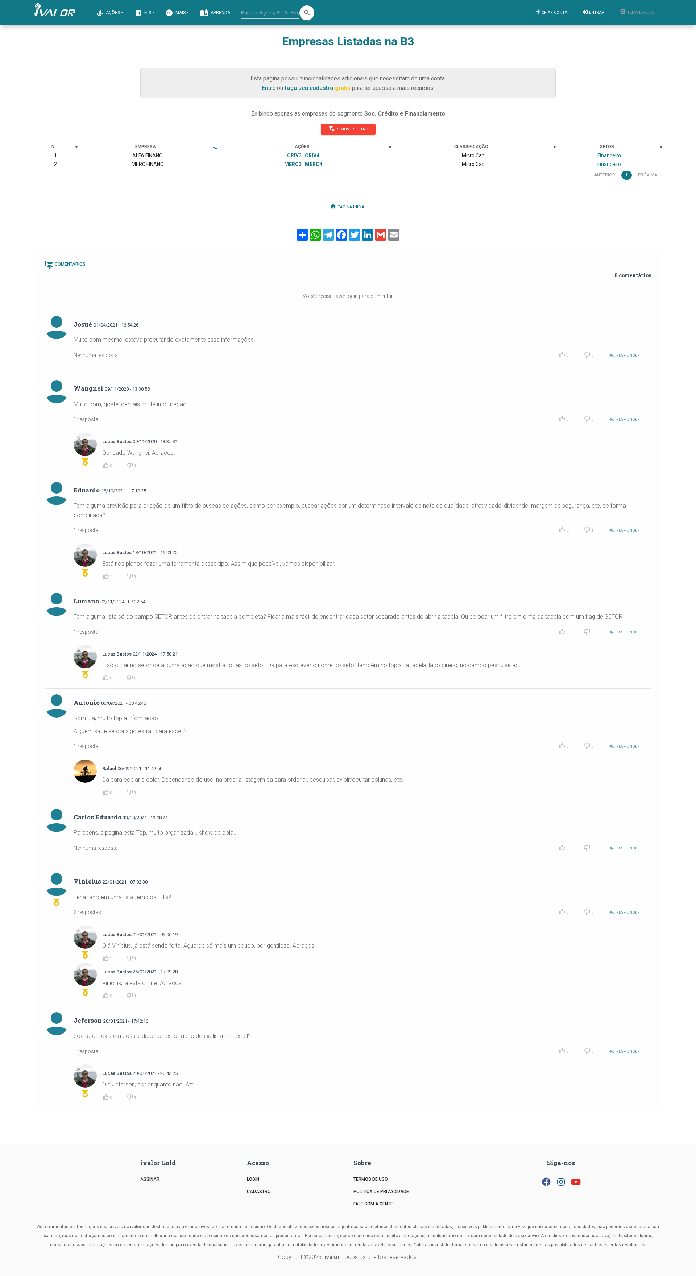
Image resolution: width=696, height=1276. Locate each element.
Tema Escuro (640, 12)
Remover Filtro (351, 128)
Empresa (145, 146)
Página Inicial (351, 207)
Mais (180, 12)
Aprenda (220, 12)
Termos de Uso (370, 1179)
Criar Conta (553, 12)
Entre (269, 87)
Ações (112, 12)
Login (253, 1179)
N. (53, 146)
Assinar (150, 1179)
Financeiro (609, 155)
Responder (624, 355)
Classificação (471, 146)
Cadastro (259, 1191)
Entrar (596, 12)
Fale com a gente (373, 1203)
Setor (607, 146)
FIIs (147, 12)
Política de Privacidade (381, 1191)
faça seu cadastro (309, 87)
